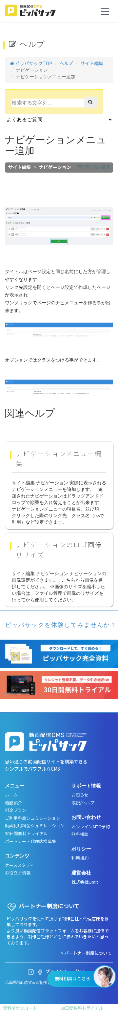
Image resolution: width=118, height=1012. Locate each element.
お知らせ (79, 795)
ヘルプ (66, 63)
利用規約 (79, 858)
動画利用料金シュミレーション (35, 826)
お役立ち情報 (17, 873)
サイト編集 (91, 63)
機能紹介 (13, 803)
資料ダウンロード (20, 1008)
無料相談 (79, 834)
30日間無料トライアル (26, 833)
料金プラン (15, 810)
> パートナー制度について (86, 953)
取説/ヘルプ (82, 803)
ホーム (11, 795)
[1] (90, 102)
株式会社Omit (84, 882)
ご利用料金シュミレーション (32, 818)
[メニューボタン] (105, 11)
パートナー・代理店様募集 (30, 841)
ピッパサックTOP (33, 63)
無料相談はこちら (72, 978)
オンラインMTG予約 (90, 827)
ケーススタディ (19, 865)
